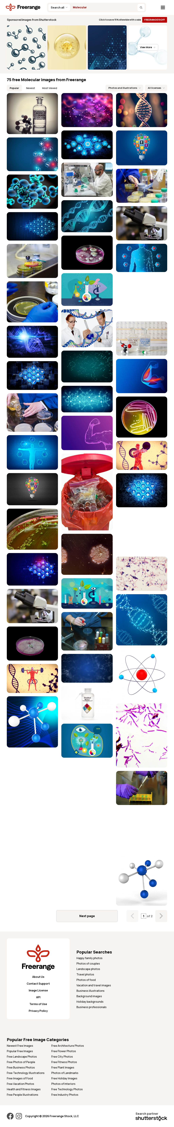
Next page (87, 916)
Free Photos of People (21, 1062)
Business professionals (91, 1007)
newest (30, 88)
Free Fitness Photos (64, 1062)
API (38, 997)
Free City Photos (62, 1056)
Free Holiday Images (64, 1078)
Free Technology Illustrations (26, 1073)
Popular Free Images (20, 1051)
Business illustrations (90, 991)
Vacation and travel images (93, 985)
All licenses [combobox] (154, 87)
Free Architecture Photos (67, 1046)
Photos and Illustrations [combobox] (122, 87)
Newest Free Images (20, 1046)
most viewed (49, 88)
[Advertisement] (141, 296)
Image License (38, 990)
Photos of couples (88, 963)
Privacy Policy (38, 1011)
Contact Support (38, 983)
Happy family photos (89, 958)
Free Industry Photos (64, 1095)
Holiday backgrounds (89, 1001)
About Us (38, 977)
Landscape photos (88, 969)
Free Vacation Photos (20, 1084)
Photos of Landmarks (64, 1073)
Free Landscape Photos (22, 1056)
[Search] (141, 7)
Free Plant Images (62, 1067)
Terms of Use (38, 1004)
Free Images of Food (20, 1078)
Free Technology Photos (67, 1089)
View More (146, 47)
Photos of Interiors (63, 1084)
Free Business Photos (21, 1067)
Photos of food (86, 980)
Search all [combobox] (57, 7)
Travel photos (85, 974)
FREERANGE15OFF (154, 19)
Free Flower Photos (63, 1051)
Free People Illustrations (22, 1095)
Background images (89, 996)
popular (14, 88)
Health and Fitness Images (24, 1089)
